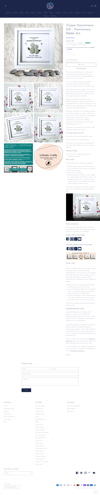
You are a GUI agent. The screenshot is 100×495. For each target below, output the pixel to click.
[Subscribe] (30, 473)
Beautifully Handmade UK (73, 406)
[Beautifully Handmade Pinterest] (75, 250)
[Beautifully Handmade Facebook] (68, 250)
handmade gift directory (78, 350)
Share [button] (69, 354)
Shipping (74, 44)
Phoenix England (39, 451)
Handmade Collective (40, 437)
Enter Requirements (71, 59)
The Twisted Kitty (40, 459)
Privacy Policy (7, 419)
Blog (5, 421)
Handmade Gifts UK (9, 408)
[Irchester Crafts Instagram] (72, 240)
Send (26, 390)
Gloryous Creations (40, 429)
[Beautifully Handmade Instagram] (72, 250)
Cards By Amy (39, 408)
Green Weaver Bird (40, 435)
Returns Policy (7, 413)
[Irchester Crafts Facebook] (67, 240)
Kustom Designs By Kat (41, 448)
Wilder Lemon (39, 464)
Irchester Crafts (70, 37)
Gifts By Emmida (39, 427)
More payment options (81, 68)
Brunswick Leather (40, 406)
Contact (6, 406)
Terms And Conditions (9, 416)
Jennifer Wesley (39, 445)
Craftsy (37, 416)
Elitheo (37, 421)
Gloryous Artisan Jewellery (42, 432)
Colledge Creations (40, 413)
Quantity (68, 51)
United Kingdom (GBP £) (10, 487)
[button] (5, 6)
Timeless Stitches (39, 453)
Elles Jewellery (39, 424)
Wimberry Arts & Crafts (41, 461)
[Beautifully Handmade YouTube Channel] (79, 240)
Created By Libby (39, 419)
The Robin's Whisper (40, 456)
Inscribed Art (38, 440)
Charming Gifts (39, 411)
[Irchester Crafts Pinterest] (75, 240)
